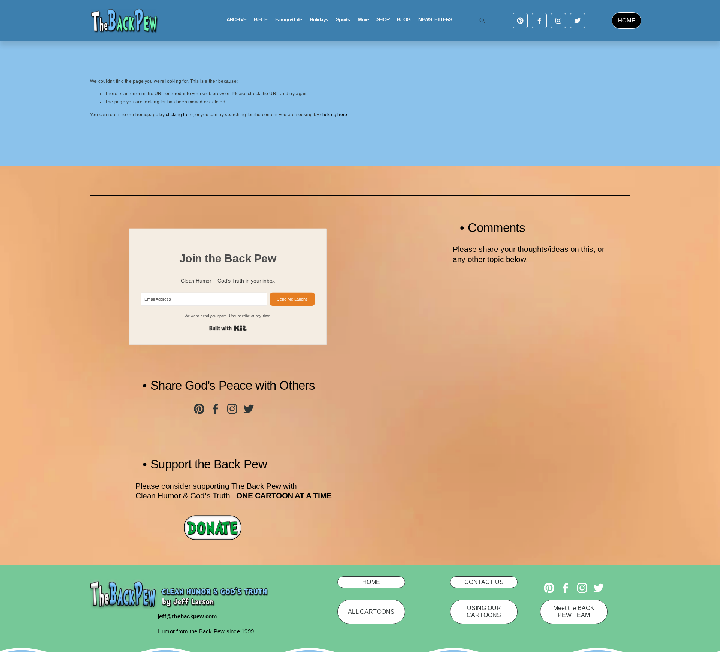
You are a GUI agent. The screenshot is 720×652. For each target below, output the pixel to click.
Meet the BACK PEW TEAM (573, 611)
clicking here (179, 114)
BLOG (403, 19)
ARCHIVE (236, 19)
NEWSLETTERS (435, 19)
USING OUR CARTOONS (483, 611)
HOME (626, 20)
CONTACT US (484, 582)
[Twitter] (577, 20)
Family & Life (288, 19)
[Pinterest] (520, 20)
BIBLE (260, 19)
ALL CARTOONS (371, 611)
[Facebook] (539, 20)
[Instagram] (558, 20)
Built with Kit (228, 328)
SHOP (382, 19)
